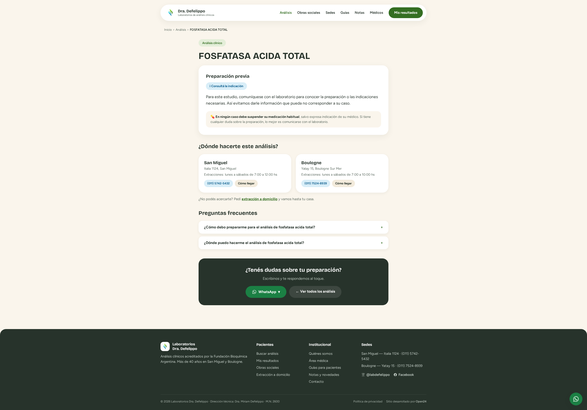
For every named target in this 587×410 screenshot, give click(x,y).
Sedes (330, 13)
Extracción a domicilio (273, 375)
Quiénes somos (320, 354)
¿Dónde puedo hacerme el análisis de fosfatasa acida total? (293, 243)
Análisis (286, 13)
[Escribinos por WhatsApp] (576, 399)
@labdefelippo (378, 375)
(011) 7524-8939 (316, 183)
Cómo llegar (246, 183)
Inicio (168, 29)
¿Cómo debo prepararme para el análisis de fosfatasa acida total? (293, 227)
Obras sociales (308, 13)
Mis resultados (405, 13)
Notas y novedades (324, 375)
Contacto (316, 382)
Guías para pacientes (325, 368)
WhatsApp (269, 292)
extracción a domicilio (259, 199)
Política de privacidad (367, 401)
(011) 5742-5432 (218, 183)
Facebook (406, 375)
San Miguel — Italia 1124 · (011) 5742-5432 (390, 356)
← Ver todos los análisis (315, 291)
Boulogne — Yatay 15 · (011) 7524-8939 (391, 366)
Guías (345, 13)
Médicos (376, 13)
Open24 (421, 401)
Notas (359, 13)
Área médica (318, 361)
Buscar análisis (267, 354)
